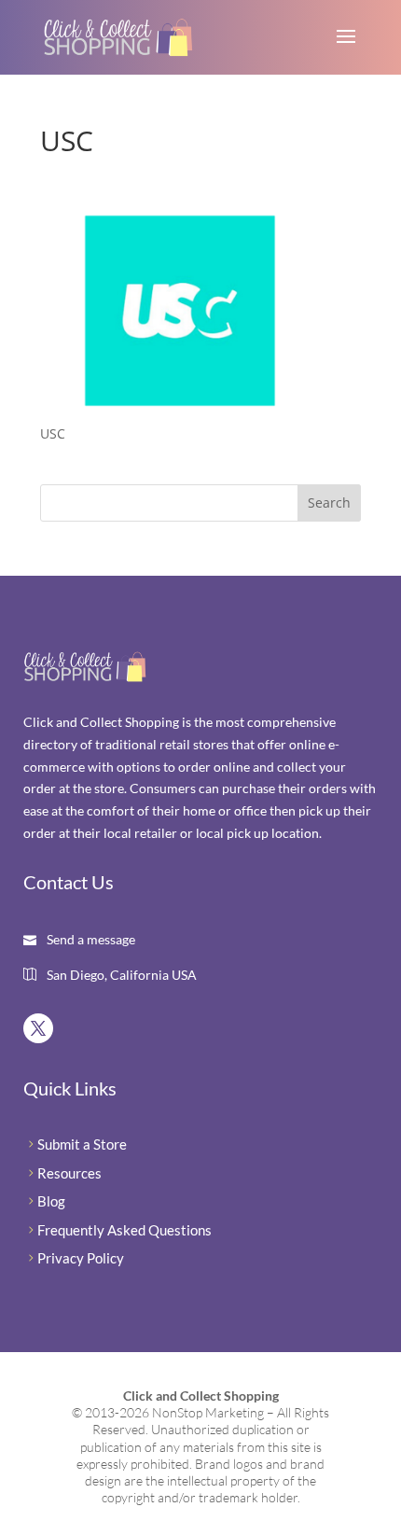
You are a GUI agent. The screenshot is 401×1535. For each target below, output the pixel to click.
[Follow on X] (38, 1028)
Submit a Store (82, 1144)
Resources (69, 1173)
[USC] (180, 398)
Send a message (89, 939)
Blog (51, 1201)
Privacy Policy (80, 1257)
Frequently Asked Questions (124, 1229)
